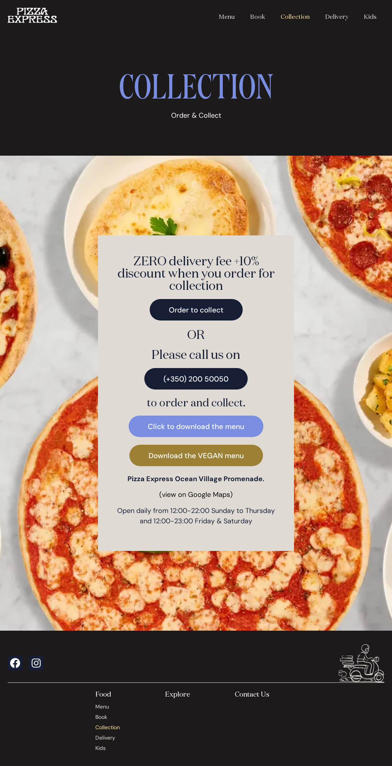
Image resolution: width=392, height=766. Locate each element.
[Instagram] (36, 663)
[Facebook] (15, 663)
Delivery (336, 16)
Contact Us (252, 694)
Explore (177, 694)
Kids (370, 16)
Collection (295, 16)
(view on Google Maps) (196, 494)
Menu (227, 16)
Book (257, 16)
